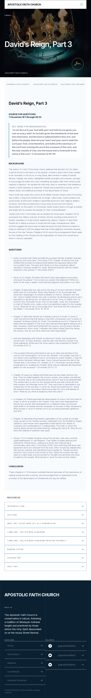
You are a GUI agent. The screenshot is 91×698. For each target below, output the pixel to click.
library (8, 15)
